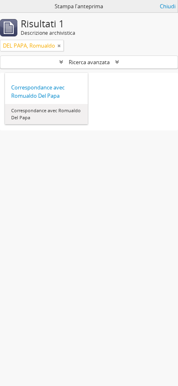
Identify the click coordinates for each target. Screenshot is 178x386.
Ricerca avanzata (89, 62)
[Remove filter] (59, 45)
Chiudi (168, 6)
